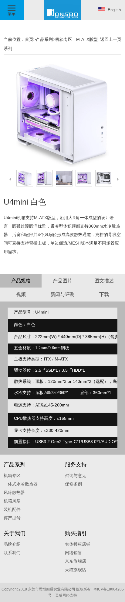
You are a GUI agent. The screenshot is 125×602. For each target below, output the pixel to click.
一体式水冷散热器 (21, 484)
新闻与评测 (62, 294)
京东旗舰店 (75, 561)
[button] (12, 10)
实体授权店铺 (77, 544)
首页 (29, 39)
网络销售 (73, 552)
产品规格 (21, 280)
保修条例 (73, 484)
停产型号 (12, 517)
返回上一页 (110, 39)
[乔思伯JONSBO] (62, 18)
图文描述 (104, 280)
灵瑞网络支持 (66, 595)
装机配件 (12, 509)
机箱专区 (63, 39)
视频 (21, 294)
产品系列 (44, 39)
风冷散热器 (14, 492)
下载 (104, 294)
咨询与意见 (75, 475)
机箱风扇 (12, 500)
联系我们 (12, 552)
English (114, 10)
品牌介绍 (12, 544)
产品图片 (62, 280)
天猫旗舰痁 (75, 569)
